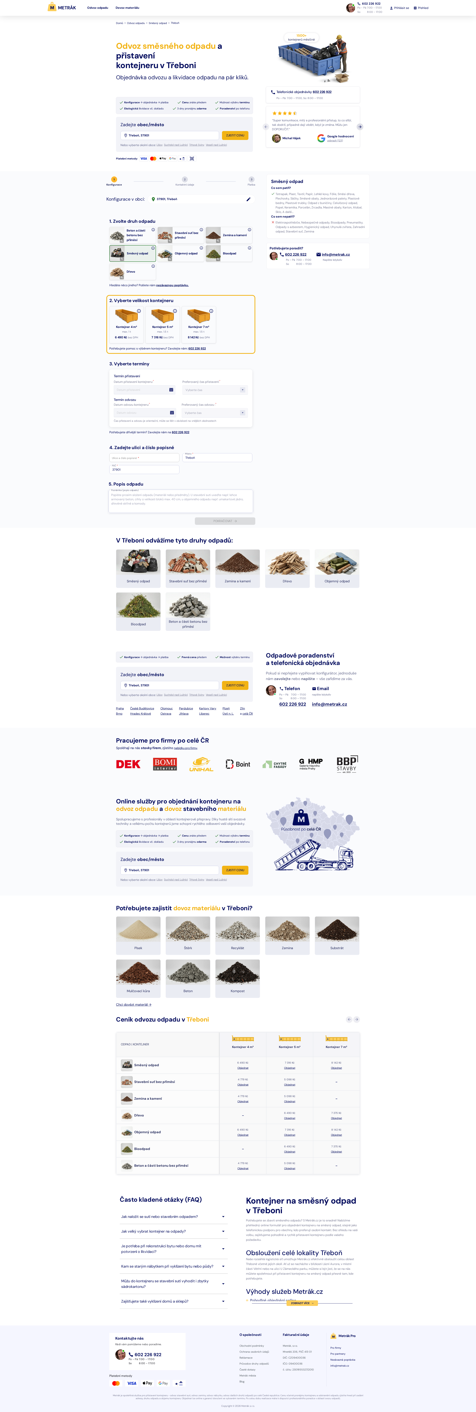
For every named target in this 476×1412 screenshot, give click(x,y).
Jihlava (184, 714)
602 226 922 (371, 4)
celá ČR (247, 714)
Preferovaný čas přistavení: (201, 382)
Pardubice (186, 708)
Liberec (204, 714)
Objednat (242, 1068)
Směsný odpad (158, 23)
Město (189, 453)
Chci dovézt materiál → (133, 1004)
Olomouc (166, 708)
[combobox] (173, 135)
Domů (119, 23)
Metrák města (247, 1375)
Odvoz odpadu (97, 8)
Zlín (242, 708)
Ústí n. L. (228, 714)
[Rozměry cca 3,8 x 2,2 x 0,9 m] (211, 311)
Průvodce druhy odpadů (254, 1363)
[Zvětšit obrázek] (122, 241)
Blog (242, 1381)
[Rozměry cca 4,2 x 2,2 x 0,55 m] (175, 311)
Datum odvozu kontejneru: (132, 405)
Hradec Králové (140, 714)
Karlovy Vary (207, 708)
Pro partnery (337, 1353)
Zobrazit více (300, 1303)
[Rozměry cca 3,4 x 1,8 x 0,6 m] (139, 311)
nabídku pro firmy (185, 748)
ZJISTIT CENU (235, 135)
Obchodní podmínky (251, 1345)
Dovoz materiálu (127, 8)
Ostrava (165, 714)
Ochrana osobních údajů (254, 1351)
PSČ (115, 465)
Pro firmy (335, 1347)
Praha (120, 708)
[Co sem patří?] (153, 230)
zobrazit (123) (335, 140)
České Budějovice (142, 708)
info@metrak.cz (336, 254)
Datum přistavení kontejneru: (134, 382)
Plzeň (226, 708)
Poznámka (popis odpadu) (125, 490)
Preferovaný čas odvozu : (199, 405)
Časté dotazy (247, 1369)
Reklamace (246, 1357)
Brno (119, 714)
